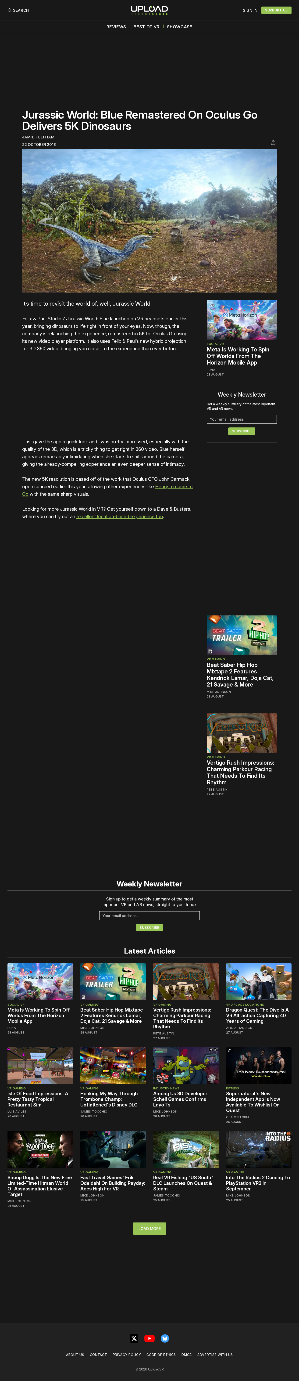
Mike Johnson (219, 692)
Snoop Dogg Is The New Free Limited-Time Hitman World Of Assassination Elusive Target (39, 1186)
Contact (98, 1355)
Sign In (250, 10)
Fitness (232, 1088)
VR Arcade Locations (245, 1004)
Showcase (179, 27)
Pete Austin (217, 789)
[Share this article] (273, 142)
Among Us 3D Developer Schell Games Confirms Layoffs (180, 1099)
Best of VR (147, 27)
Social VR (215, 344)
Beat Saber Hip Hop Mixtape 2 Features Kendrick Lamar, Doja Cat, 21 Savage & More (240, 675)
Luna (211, 370)
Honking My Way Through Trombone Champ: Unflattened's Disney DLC (109, 1099)
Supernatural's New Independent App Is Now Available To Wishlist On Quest (253, 1102)
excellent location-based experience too (119, 516)
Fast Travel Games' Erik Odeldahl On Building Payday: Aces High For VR (112, 1183)
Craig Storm (237, 1117)
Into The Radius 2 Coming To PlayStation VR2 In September (258, 1183)
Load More (150, 1228)
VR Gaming (216, 659)
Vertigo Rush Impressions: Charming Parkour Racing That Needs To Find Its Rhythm (240, 772)
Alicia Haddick (239, 1028)
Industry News (166, 1088)
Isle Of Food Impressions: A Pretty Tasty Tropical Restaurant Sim (37, 1099)
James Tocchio (93, 1111)
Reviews (116, 27)
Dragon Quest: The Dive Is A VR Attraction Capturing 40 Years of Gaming (257, 1015)
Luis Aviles (16, 1111)
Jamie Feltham (38, 137)
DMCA (187, 1355)
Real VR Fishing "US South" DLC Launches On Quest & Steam (183, 1183)
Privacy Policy (127, 1355)
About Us (75, 1355)
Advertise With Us (215, 1355)
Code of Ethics (161, 1355)
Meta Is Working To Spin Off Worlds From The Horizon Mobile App (238, 356)
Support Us (276, 10)
